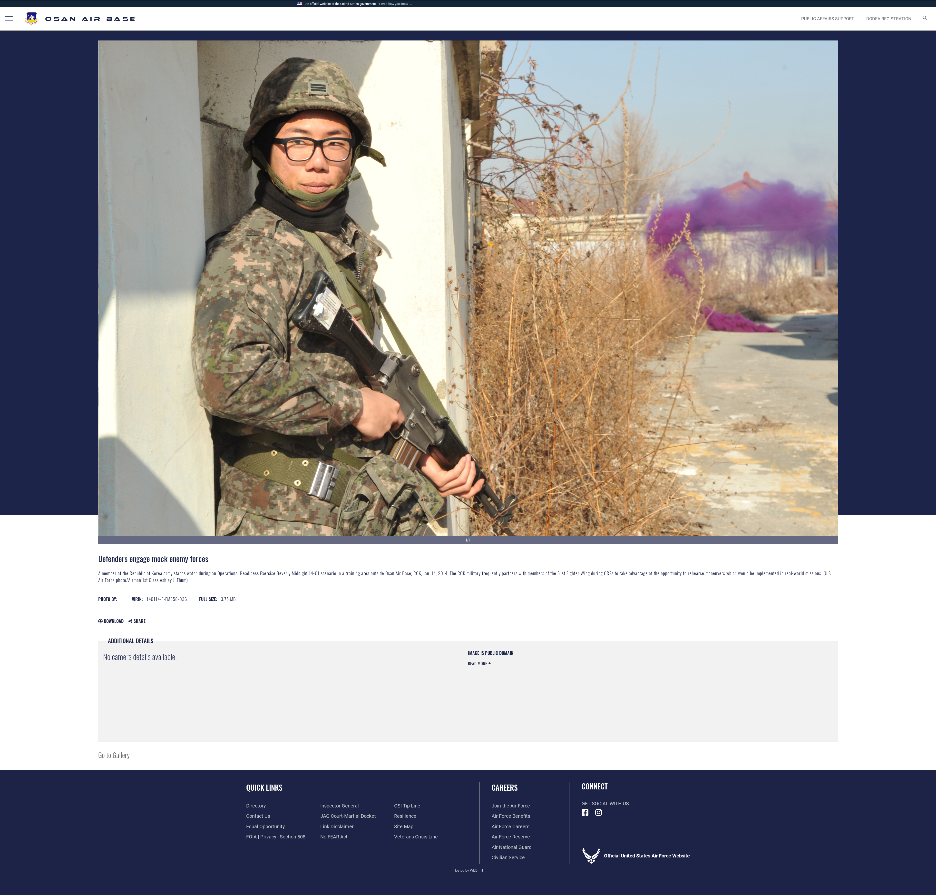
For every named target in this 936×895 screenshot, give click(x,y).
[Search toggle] (924, 19)
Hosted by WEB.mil (468, 870)
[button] (396, 3)
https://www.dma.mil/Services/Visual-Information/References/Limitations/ (623, 681)
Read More (478, 664)
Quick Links (264, 787)
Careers (505, 787)
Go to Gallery (114, 754)
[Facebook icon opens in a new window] (585, 812)
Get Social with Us (605, 803)
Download (113, 621)
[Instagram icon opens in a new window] (598, 812)
